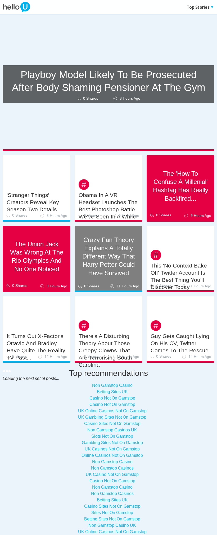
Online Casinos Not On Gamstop (112, 455)
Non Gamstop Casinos (112, 468)
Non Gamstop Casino (112, 461)
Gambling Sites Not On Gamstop (112, 442)
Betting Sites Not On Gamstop (112, 519)
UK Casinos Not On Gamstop (112, 449)
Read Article (36, 397)
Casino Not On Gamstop (112, 481)
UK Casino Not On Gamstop (112, 474)
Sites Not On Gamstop (112, 512)
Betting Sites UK (112, 500)
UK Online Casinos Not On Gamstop (112, 531)
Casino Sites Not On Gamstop (112, 506)
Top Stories (176, 7)
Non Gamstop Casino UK (112, 525)
